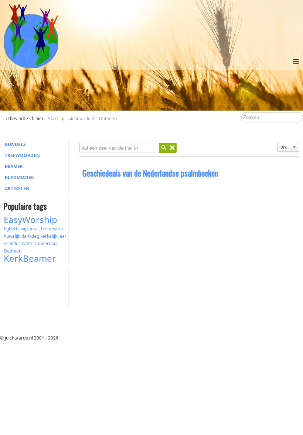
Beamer (14, 166)
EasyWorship (30, 219)
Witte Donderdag (39, 243)
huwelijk (12, 236)
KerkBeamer (30, 258)
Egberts (12, 229)
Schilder (12, 243)
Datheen (12, 251)
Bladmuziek (19, 177)
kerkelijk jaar (53, 236)
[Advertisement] (44, 287)
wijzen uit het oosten (42, 229)
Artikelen (17, 188)
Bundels (15, 144)
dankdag (30, 236)
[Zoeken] (163, 148)
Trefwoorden (22, 155)
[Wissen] (172, 148)
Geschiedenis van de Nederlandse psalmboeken (150, 173)
